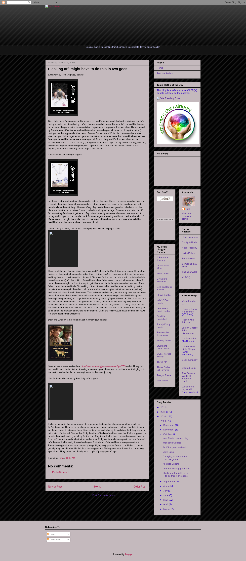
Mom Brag (168, 452)
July (165, 490)
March (167, 509)
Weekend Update (172, 442)
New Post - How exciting (175, 438)
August (167, 486)
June (166, 495)
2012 (163, 407)
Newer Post (55, 486)
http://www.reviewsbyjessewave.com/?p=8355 (103, 366)
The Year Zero (189, 271)
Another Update (171, 463)
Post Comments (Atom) (103, 495)
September (169, 481)
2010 (163, 416)
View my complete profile (187, 216)
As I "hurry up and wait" (175, 447)
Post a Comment (60, 472)
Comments (54, 539)
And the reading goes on (176, 468)
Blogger (128, 554)
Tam (61, 458)
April (166, 504)
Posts (52, 534)
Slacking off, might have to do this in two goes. (175, 474)
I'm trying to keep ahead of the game (175, 458)
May (166, 499)
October (168, 434)
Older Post (140, 486)
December (169, 425)
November (169, 429)
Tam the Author (165, 73)
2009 (163, 421)
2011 (163, 412)
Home (97, 486)
